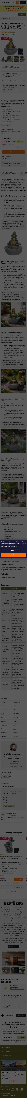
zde (16, 546)
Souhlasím (13, 555)
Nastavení (13, 550)
